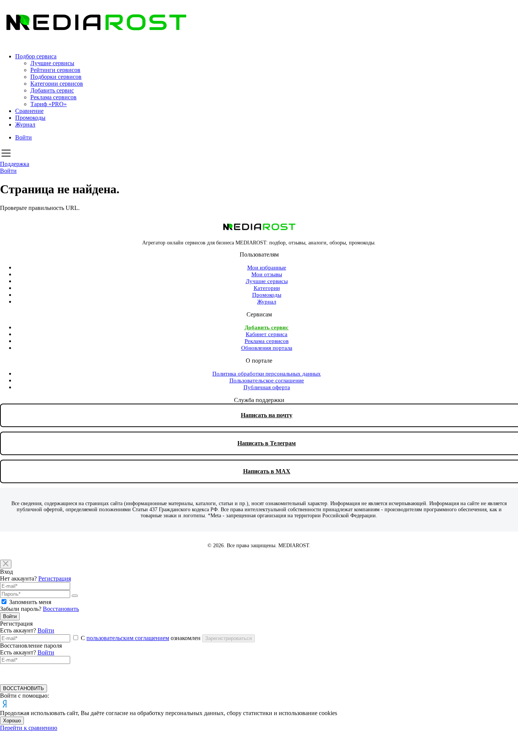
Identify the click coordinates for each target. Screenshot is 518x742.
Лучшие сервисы (52, 63)
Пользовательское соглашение (266, 380)
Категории (267, 288)
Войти (23, 137)
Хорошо (12, 720)
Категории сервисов (56, 83)
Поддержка (14, 164)
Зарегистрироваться (228, 638)
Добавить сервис (52, 90)
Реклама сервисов (53, 97)
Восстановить (61, 609)
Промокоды (30, 117)
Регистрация (54, 578)
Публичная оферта (266, 387)
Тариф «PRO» (48, 104)
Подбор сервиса (36, 56)
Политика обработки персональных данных (266, 374)
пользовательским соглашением (127, 638)
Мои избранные (266, 268)
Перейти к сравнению (28, 728)
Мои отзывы (266, 274)
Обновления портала (266, 348)
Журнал (25, 124)
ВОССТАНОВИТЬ (23, 688)
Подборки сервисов (56, 77)
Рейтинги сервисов (55, 70)
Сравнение (29, 111)
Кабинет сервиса (266, 334)
